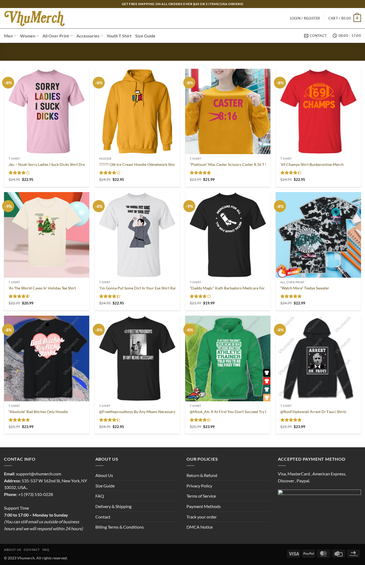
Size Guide (145, 35)
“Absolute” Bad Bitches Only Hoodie (38, 411)
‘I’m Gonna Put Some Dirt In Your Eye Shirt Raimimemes (145, 288)
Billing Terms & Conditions (119, 526)
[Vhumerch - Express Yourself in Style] (35, 18)
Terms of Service (201, 495)
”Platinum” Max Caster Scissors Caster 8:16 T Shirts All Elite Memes (245, 164)
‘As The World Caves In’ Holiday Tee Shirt (42, 288)
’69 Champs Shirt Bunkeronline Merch (312, 164)
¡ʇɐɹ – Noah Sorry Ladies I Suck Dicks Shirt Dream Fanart (55, 164)
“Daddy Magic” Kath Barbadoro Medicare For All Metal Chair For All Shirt (251, 288)
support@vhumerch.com (38, 473)
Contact (102, 516)
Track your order (202, 516)
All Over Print (55, 35)
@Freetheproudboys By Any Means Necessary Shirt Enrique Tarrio (154, 411)
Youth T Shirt (119, 35)
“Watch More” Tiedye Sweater (304, 288)
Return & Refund (202, 475)
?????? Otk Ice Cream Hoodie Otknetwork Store (138, 164)
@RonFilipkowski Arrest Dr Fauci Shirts (313, 411)
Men (8, 35)
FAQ (99, 495)
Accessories (87, 35)
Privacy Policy (199, 485)
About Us (104, 475)
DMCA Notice (200, 526)
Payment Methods (204, 506)
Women (27, 35)
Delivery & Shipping (113, 506)
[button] (344, 18)
